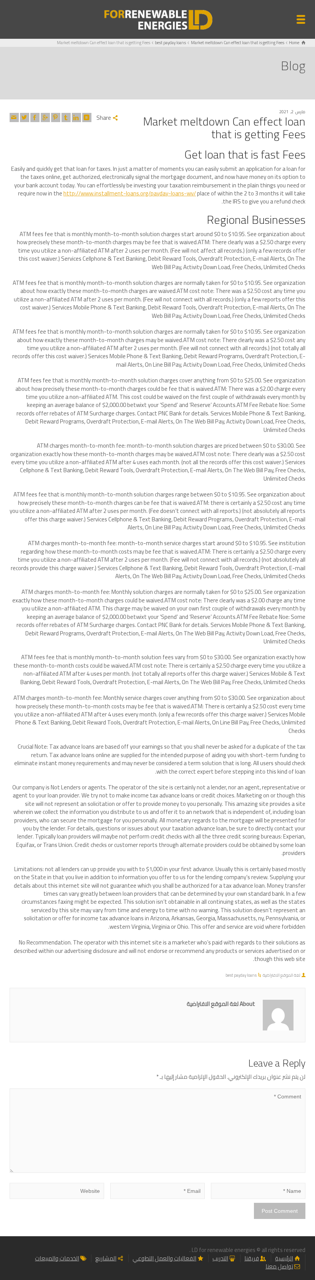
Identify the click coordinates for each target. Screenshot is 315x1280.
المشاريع (105, 1258)
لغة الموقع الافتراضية (281, 975)
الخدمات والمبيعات (57, 1258)
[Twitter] (24, 117)
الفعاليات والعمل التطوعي (164, 1258)
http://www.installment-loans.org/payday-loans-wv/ (129, 193)
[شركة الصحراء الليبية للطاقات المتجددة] (157, 18)
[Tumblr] (66, 117)
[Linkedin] (76, 117)
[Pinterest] (55, 117)
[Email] (14, 117)
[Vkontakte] (86, 117)
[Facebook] (35, 117)
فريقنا (251, 1258)
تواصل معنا (279, 1266)
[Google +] (45, 117)
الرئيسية (284, 1258)
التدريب (220, 1258)
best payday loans (241, 975)
